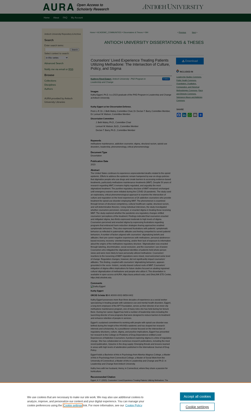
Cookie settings (72, 405)
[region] (125, 401)
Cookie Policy (133, 405)
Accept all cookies (197, 396)
